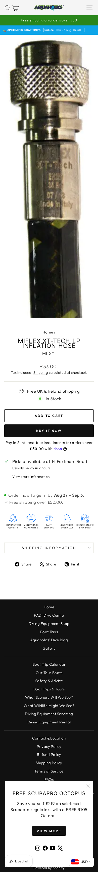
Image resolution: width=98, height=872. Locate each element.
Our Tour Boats (49, 672)
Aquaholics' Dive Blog (49, 640)
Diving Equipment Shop (49, 623)
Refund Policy (49, 754)
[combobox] (81, 862)
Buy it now (49, 431)
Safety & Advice (49, 680)
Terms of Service (49, 771)
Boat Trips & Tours (49, 689)
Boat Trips (49, 631)
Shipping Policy (49, 762)
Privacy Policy (49, 746)
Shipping (40, 372)
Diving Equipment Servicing (49, 713)
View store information (31, 476)
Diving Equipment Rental (49, 722)
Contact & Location (49, 738)
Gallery (49, 648)
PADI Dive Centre (49, 615)
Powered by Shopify (49, 868)
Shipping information (49, 548)
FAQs (49, 779)
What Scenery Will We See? (49, 697)
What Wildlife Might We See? (49, 705)
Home (47, 332)
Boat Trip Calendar (49, 664)
